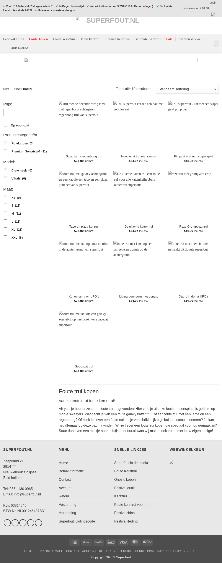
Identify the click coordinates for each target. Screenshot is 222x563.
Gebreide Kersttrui (148, 39)
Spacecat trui (84, 366)
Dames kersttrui (118, 39)
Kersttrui (120, 496)
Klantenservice (190, 39)
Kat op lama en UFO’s (84, 296)
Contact (65, 479)
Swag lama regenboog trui (84, 156)
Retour (64, 496)
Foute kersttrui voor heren (133, 504)
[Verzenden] (214, 43)
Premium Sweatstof (29, 151)
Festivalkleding (126, 521)
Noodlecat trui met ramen (138, 156)
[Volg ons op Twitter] (22, 522)
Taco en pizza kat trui (83, 226)
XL (16, 229)
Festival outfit (124, 488)
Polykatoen (22, 143)
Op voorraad (20, 125)
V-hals (18, 178)
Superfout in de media (131, 463)
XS (16, 197)
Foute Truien (38, 39)
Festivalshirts (124, 513)
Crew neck (21, 170)
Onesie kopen (125, 479)
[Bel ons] (38, 522)
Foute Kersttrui (125, 471)
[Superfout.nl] (111, 25)
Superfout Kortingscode (77, 521)
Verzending (67, 504)
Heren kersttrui (90, 39)
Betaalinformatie (71, 471)
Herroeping (67, 513)
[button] (198, 8)
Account (65, 488)
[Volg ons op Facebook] (7, 522)
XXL (17, 237)
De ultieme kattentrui (138, 226)
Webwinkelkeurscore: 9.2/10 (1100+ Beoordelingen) (121, 6)
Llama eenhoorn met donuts (138, 296)
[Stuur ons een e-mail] (30, 522)
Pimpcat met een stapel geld (193, 156)
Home (6, 89)
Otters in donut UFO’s (194, 296)
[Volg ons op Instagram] (15, 522)
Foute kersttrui (64, 39)
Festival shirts (13, 39)
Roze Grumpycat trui (193, 226)
